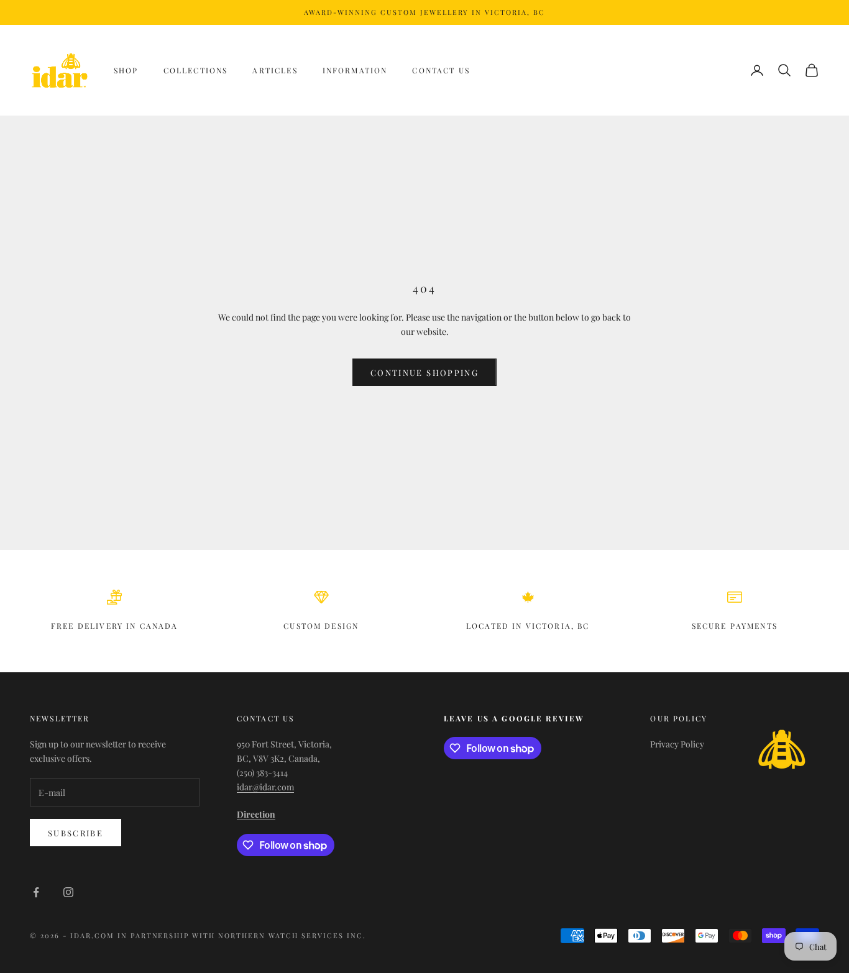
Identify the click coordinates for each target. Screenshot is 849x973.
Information (355, 70)
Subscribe (75, 833)
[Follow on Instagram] (68, 892)
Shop (126, 70)
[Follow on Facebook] (36, 892)
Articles (274, 70)
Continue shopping (424, 372)
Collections (195, 70)
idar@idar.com (265, 787)
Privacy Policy (677, 744)
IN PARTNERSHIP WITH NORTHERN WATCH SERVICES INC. (241, 935)
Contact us (441, 70)
